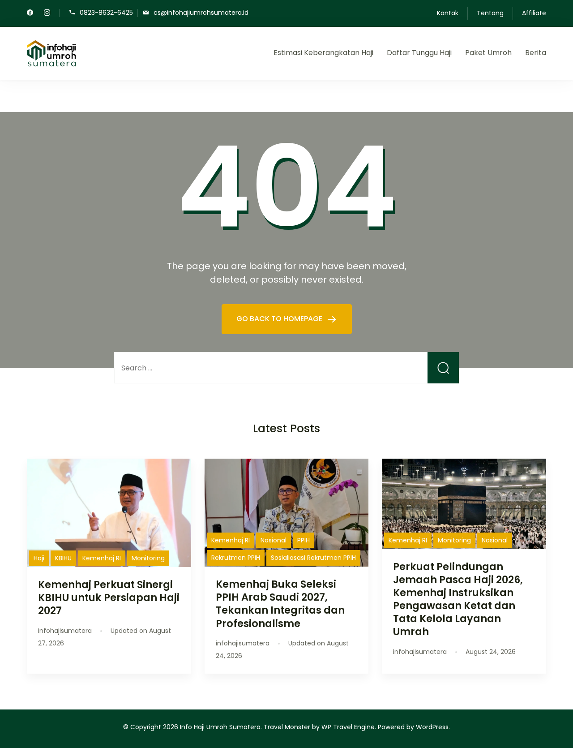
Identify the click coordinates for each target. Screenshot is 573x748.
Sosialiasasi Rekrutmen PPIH (313, 557)
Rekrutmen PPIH (235, 557)
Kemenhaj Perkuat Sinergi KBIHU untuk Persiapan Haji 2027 (109, 597)
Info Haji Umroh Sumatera (220, 726)
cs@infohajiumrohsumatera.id (201, 12)
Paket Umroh (488, 52)
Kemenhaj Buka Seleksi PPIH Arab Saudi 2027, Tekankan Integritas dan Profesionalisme (280, 603)
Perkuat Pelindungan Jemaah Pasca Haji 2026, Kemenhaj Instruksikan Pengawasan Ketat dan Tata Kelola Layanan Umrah (458, 599)
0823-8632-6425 (106, 12)
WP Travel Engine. (348, 726)
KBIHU (63, 558)
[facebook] (30, 13)
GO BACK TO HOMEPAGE (280, 319)
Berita (535, 52)
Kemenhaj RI (101, 558)
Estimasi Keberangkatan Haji (323, 52)
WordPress (432, 726)
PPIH (303, 540)
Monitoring (148, 558)
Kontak (447, 13)
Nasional (273, 540)
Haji (39, 558)
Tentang (490, 13)
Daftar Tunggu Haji (419, 52)
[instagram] (47, 13)
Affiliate (534, 13)
